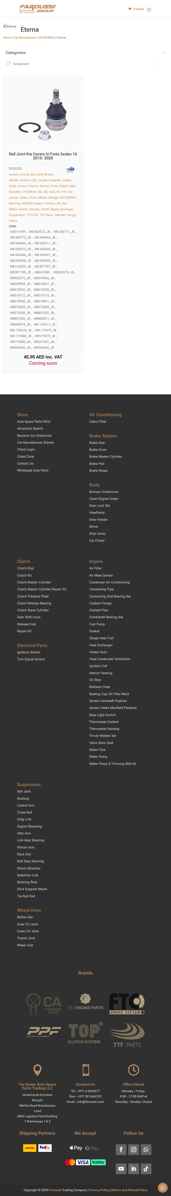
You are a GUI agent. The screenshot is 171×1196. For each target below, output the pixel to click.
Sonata (34, 209)
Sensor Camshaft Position (108, 701)
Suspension (17, 215)
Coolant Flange (100, 603)
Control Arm (26, 805)
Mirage (53, 197)
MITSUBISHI (47, 37)
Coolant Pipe (98, 610)
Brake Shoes (98, 471)
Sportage (66, 209)
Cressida (55, 180)
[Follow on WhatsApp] (146, 1149)
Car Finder (97, 541)
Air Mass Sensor (101, 575)
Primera (50, 203)
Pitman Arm (26, 847)
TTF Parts (46, 215)
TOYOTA (32, 215)
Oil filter (95, 680)
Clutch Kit (24, 575)
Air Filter (95, 568)
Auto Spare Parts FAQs (33, 422)
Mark (33, 197)
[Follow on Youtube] (121, 1168)
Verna (13, 220)
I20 (40, 192)
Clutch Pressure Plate (33, 596)
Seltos (13, 209)
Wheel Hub (25, 945)
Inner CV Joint (27, 924)
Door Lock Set (99, 506)
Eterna (44, 186)
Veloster (59, 215)
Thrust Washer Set (102, 736)
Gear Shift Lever (29, 617)
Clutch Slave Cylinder (33, 610)
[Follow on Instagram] (133, 1149)
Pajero (38, 203)
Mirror (93, 527)
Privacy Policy (99, 1190)
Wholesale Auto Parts (32, 470)
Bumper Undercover (104, 492)
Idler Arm (24, 833)
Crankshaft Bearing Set (106, 617)
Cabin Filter (97, 422)
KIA (64, 192)
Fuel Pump (97, 624)
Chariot (25, 180)
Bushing (23, 799)
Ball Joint (37, 174)
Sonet (45, 209)
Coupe (42, 180)
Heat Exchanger (101, 645)
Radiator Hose (99, 687)
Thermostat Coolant (103, 722)
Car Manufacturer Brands (35, 443)
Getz (72, 186)
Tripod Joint (26, 938)
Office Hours (133, 1084)
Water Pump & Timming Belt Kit (112, 764)
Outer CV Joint (28, 931)
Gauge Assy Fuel (101, 638)
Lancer (13, 197)
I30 (45, 192)
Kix (70, 192)
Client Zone (25, 457)
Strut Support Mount (32, 889)
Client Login (26, 449)
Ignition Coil (98, 666)
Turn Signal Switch (31, 659)
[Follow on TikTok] (146, 1168)
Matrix (42, 197)
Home (7, 37)
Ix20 (52, 192)
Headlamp (97, 513)
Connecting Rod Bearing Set (110, 596)
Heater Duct (98, 652)
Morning (14, 203)
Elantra (33, 186)
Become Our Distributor (34, 436)
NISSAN (27, 203)
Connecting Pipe (101, 589)
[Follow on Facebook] (121, 1149)
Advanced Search (30, 428)
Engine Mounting (29, 826)
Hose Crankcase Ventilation (109, 659)
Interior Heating (100, 673)
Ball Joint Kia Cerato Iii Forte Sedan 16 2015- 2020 (43, 156)
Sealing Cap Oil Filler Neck (109, 694)
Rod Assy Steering (30, 861)
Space (54, 209)
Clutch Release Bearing (34, 603)
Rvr (65, 203)
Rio (59, 203)
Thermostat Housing (104, 729)
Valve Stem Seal (101, 743)
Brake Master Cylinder (105, 457)
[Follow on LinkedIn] (133, 1168)
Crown (22, 186)
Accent (13, 174)
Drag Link (24, 819)
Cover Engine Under (103, 499)
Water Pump (98, 757)
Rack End (24, 854)
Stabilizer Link (27, 875)
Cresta (66, 180)
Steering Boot (27, 882)
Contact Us (25, 463)
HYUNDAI (29, 192)
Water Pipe (97, 750)
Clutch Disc (25, 568)
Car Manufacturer (25, 37)
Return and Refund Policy (129, 1190)
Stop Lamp (97, 533)
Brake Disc (97, 443)
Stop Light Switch (102, 715)
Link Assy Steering (30, 840)
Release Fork (26, 624)
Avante (24, 174)
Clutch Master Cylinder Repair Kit (41, 589)
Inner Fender (98, 520)
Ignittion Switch (28, 652)
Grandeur (15, 192)
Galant (63, 186)
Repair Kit (24, 631)
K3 (58, 192)
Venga (71, 215)
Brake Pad (96, 464)
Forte (53, 186)
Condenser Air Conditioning (109, 582)
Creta (12, 186)
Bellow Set (25, 917)
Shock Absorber (29, 868)
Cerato (13, 180)
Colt (34, 180)
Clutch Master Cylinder (34, 582)
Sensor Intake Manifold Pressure (113, 708)
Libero (24, 197)
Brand (49, 174)
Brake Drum (98, 450)
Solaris (23, 209)
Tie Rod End (26, 896)
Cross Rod (24, 812)
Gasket (94, 631)
